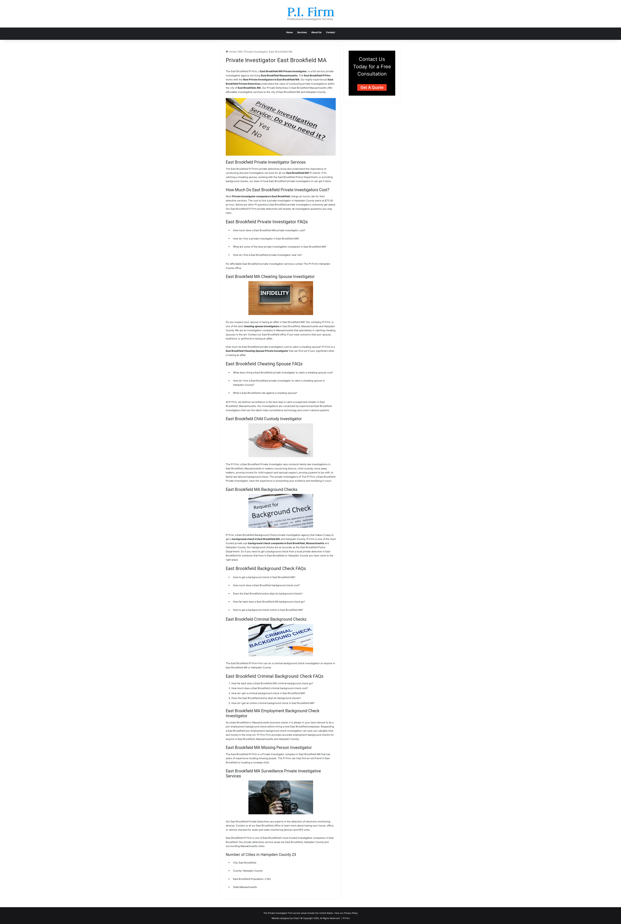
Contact (330, 32)
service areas (300, 913)
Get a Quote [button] (371, 87)
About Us (316, 32)
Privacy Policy (351, 913)
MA (240, 51)
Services (302, 32)
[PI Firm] (310, 13)
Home (289, 32)
